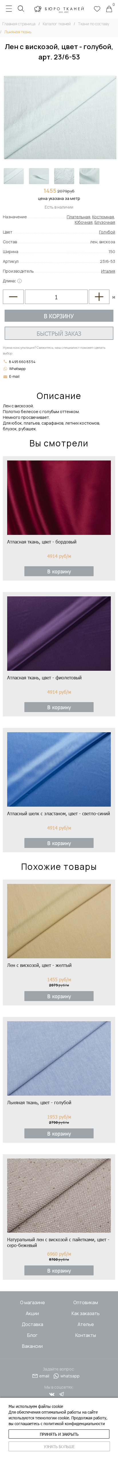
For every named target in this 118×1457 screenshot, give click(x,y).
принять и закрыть (59, 1434)
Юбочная (84, 222)
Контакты (85, 1335)
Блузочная (105, 222)
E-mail (14, 376)
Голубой (107, 232)
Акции (32, 1313)
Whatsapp (17, 368)
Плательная (78, 216)
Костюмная (103, 216)
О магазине (32, 1302)
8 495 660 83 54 (22, 361)
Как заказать (86, 1313)
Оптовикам (85, 1302)
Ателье (86, 1324)
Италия (108, 271)
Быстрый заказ (59, 333)
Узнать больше (59, 1446)
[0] (109, 9)
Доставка (32, 1324)
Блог (32, 1335)
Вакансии (32, 1346)
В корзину (59, 315)
